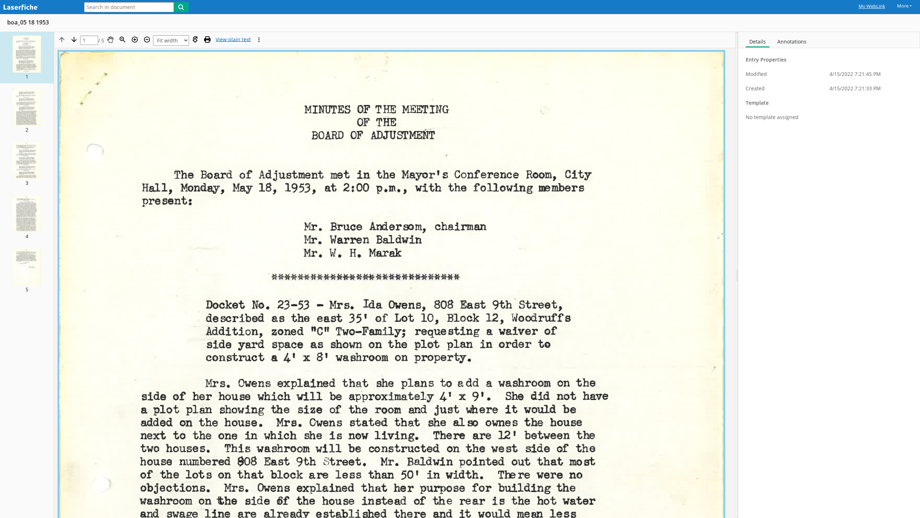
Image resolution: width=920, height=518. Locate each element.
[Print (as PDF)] (207, 39)
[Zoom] (122, 39)
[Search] (181, 7)
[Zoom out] (147, 39)
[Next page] (74, 39)
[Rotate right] (195, 39)
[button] (27, 57)
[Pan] (110, 39)
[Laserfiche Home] (38, 8)
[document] (829, 275)
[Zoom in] (135, 39)
